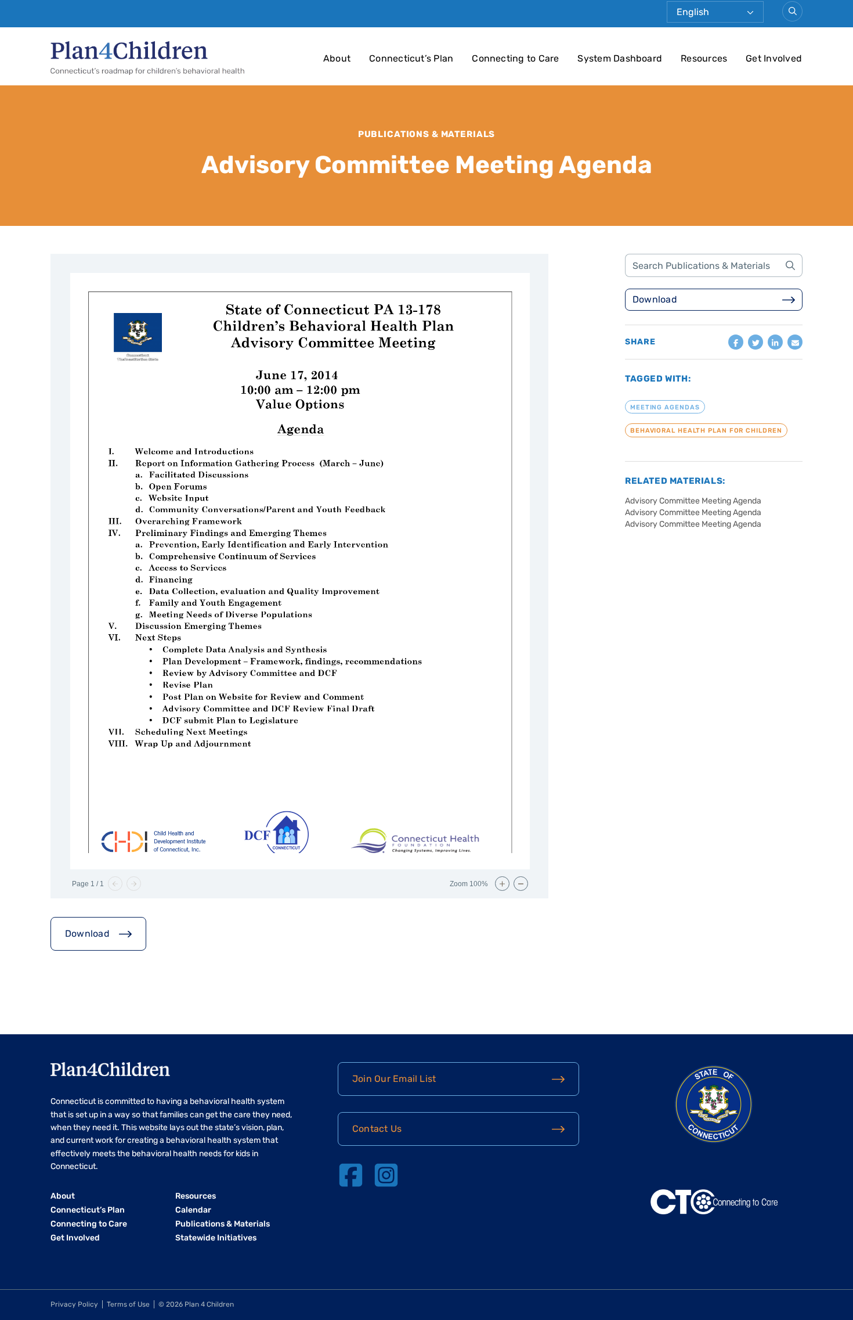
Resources (704, 58)
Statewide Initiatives (215, 1238)
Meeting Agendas (665, 407)
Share (640, 342)
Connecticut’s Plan (411, 58)
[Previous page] (115, 883)
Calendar (193, 1210)
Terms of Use (128, 1304)
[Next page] (133, 883)
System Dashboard (619, 58)
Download (87, 933)
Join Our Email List (394, 1078)
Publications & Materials (427, 134)
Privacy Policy (74, 1304)
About (336, 58)
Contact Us (377, 1128)
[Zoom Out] (521, 883)
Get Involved (774, 58)
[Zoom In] (502, 883)
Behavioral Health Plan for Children (706, 430)
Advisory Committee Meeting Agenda (693, 501)
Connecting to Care (515, 58)
